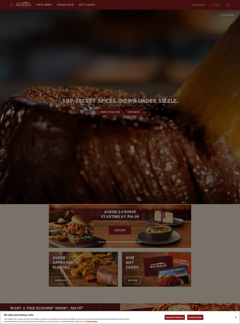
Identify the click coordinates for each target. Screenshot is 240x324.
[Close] (236, 317)
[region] (120, 317)
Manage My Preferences (175, 317)
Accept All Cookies (195, 317)
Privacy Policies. (92, 321)
